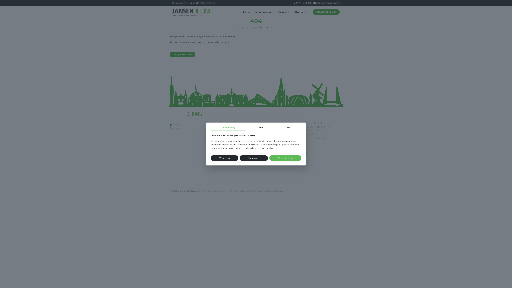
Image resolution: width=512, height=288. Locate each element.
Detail (260, 127)
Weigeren (224, 158)
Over (288, 127)
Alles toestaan (285, 158)
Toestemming (228, 127)
